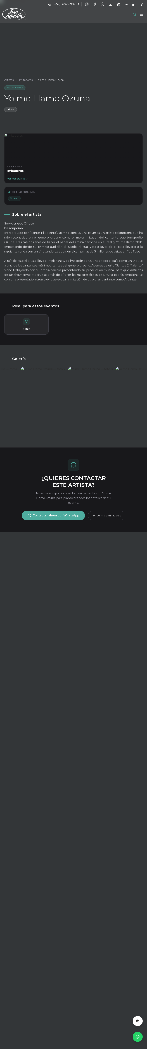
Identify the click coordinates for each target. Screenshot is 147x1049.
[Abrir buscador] (134, 14)
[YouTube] (110, 4)
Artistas (9, 80)
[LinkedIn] (134, 4)
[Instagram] (87, 4)
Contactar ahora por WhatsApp (56, 515)
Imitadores (26, 80)
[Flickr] (126, 4)
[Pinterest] (118, 4)
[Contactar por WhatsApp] (138, 1037)
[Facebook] (95, 4)
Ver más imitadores (109, 515)
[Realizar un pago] (138, 1021)
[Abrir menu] (141, 14)
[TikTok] (142, 4)
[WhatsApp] (102, 4)
